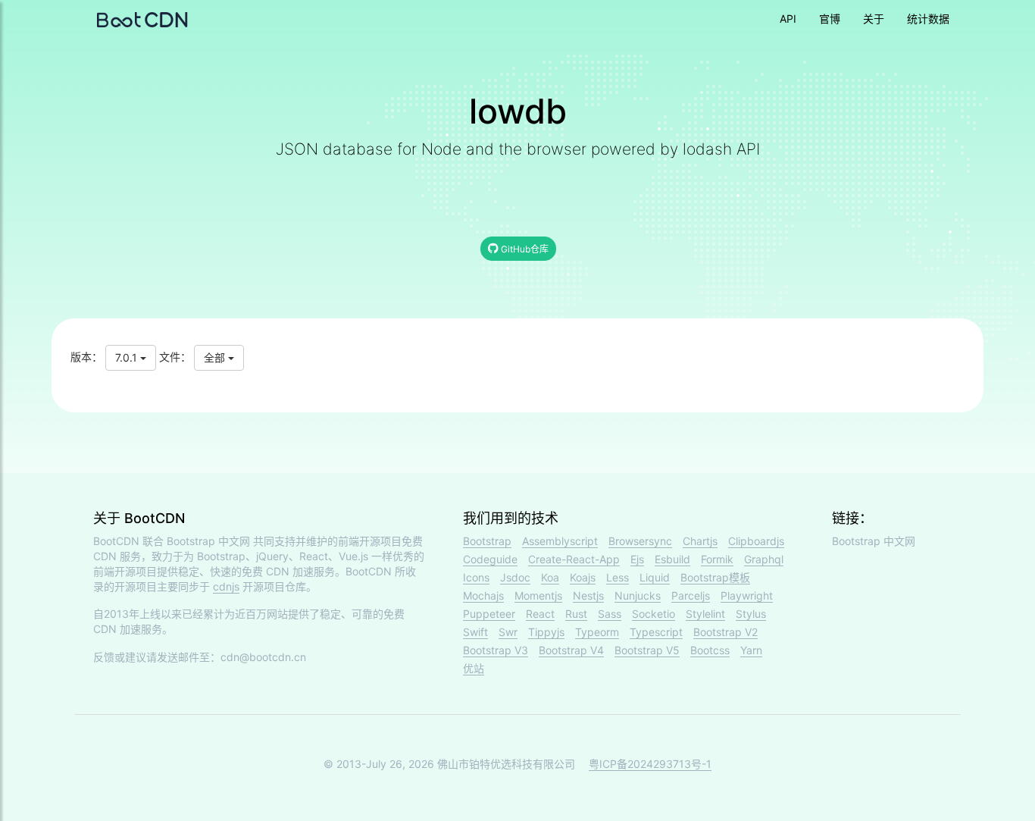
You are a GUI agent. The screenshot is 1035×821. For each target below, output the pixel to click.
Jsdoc (515, 577)
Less (617, 577)
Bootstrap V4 (571, 650)
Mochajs (483, 595)
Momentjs (538, 595)
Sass (609, 613)
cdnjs (226, 586)
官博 (829, 18)
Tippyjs (546, 631)
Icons (476, 577)
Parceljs (690, 595)
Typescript (656, 631)
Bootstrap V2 (725, 631)
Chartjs (700, 540)
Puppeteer (489, 613)
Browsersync (640, 540)
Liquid (654, 577)
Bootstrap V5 (647, 650)
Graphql (763, 559)
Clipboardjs (756, 540)
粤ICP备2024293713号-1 (650, 763)
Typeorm (597, 631)
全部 (216, 357)
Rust (576, 613)
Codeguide (490, 559)
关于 (873, 18)
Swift (475, 631)
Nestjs (588, 595)
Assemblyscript (560, 540)
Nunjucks (637, 595)
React (540, 613)
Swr (508, 631)
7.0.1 (127, 357)
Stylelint (705, 613)
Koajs (583, 577)
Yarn (751, 650)
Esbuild (672, 559)
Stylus (751, 613)
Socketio (653, 613)
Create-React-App (574, 559)
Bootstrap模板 (715, 577)
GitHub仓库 (524, 249)
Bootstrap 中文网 (208, 540)
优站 (473, 668)
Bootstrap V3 (495, 650)
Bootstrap (487, 540)
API (788, 18)
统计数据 (928, 18)
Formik (717, 559)
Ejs (637, 559)
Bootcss (710, 650)
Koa (550, 577)
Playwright (747, 595)
